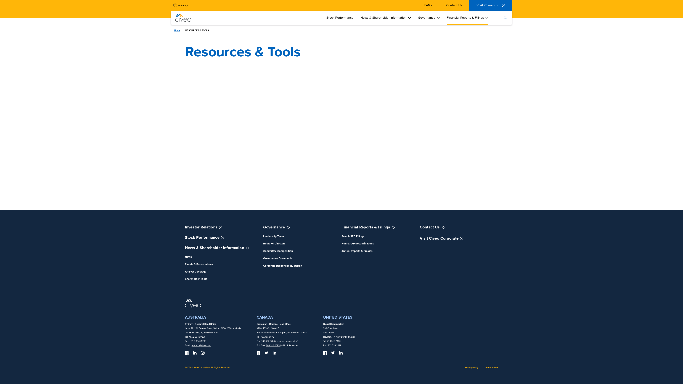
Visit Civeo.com (488, 5)
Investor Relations (201, 227)
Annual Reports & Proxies (357, 251)
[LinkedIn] (195, 353)
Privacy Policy (471, 367)
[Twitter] (266, 353)
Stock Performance (339, 17)
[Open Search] (505, 17)
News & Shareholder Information (383, 17)
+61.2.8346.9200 (197, 337)
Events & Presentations (199, 264)
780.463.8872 (267, 337)
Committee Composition (278, 251)
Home (177, 30)
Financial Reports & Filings (465, 17)
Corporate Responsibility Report (282, 266)
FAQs (428, 5)
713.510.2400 (334, 341)
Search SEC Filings (353, 236)
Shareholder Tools (196, 279)
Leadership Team (273, 236)
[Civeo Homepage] (183, 18)
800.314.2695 (273, 345)
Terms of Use (491, 367)
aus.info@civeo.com (201, 345)
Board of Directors (274, 244)
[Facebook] (187, 353)
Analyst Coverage (195, 272)
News (188, 257)
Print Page (183, 5)
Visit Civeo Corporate (439, 238)
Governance (426, 17)
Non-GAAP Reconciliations (358, 244)
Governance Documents (277, 258)
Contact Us (454, 5)
